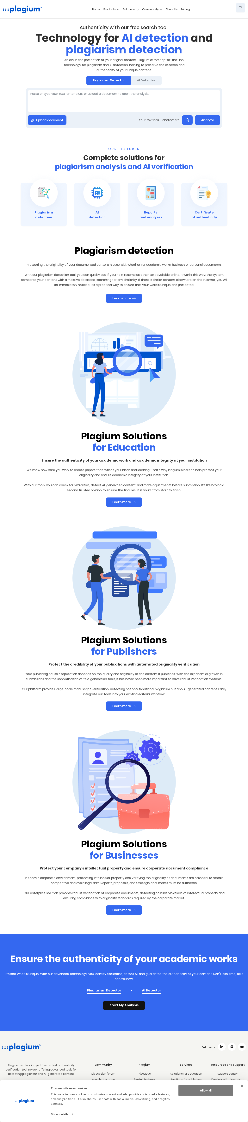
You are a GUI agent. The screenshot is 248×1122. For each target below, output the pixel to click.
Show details (59, 1114)
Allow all (206, 1090)
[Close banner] (242, 1086)
